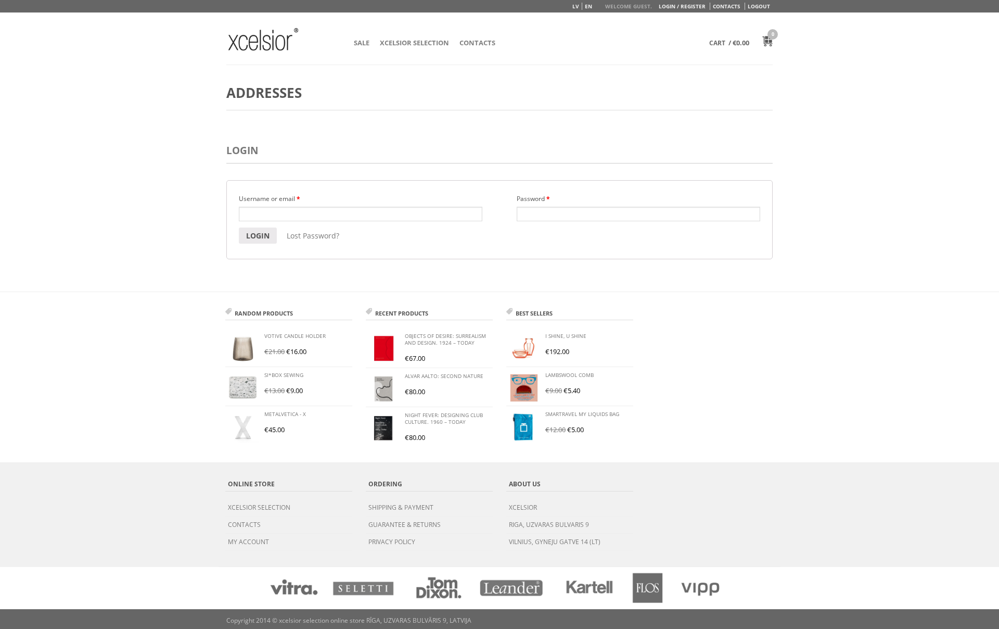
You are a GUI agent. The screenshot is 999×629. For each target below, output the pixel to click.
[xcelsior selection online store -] (263, 39)
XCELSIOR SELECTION (414, 42)
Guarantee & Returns (404, 524)
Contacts (726, 6)
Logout (759, 6)
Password (533, 198)
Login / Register (682, 6)
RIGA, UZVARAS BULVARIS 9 (549, 524)
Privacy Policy (391, 541)
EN (588, 6)
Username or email (269, 198)
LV (575, 6)
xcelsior (523, 507)
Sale (361, 42)
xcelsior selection (259, 507)
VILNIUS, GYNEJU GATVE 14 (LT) (554, 541)
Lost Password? (313, 236)
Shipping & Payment (400, 507)
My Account (248, 541)
